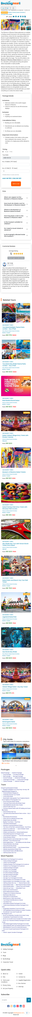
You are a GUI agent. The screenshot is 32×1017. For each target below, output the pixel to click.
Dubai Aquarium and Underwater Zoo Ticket (15, 839)
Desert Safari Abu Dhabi (9, 820)
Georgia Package (18, 776)
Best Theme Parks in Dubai (23, 885)
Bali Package (6, 776)
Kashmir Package (17, 773)
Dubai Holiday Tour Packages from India (14, 879)
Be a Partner (22, 983)
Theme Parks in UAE (24, 883)
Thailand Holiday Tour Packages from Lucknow (16, 864)
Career (20, 974)
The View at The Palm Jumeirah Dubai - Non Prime (17, 827)
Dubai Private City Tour (9, 806)
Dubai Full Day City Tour (9, 812)
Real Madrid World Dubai (10, 817)
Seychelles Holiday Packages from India (14, 903)
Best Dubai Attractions (9, 895)
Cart (3, 8)
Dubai (10, 12)
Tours (4, 952)
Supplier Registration (24, 980)
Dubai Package (5, 773)
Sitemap (20, 986)
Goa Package (7, 774)
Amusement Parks (6, 14)
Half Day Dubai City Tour (9, 852)
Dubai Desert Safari (8, 886)
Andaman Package (20, 778)
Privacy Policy (6, 985)
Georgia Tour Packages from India (12, 878)
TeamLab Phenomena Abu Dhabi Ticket (14, 803)
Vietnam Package (20, 781)
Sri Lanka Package (18, 774)
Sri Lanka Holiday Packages (10, 873)
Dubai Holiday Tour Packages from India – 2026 (16, 881)
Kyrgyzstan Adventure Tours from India (14, 908)
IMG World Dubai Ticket (9, 847)
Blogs (4, 956)
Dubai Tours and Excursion (10, 890)
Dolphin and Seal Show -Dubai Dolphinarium (15, 832)
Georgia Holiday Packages (10, 874)
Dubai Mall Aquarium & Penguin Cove (13, 834)
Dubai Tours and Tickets (23, 886)
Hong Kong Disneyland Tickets (9, 788)
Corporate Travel (7, 962)
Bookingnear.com (19, 1013)
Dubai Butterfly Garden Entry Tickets (13, 805)
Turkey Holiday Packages (10, 861)
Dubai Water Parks (8, 885)
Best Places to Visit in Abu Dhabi (12, 898)
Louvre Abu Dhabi (8, 796)
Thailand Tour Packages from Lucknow (14, 866)
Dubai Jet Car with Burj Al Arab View (13, 818)
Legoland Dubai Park (9, 830)
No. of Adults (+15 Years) (9, 161)
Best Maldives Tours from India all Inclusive (15, 927)
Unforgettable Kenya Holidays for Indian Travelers (17, 910)
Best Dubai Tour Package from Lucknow (12, 859)
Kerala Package (7, 778)
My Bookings (6, 959)
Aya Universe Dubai (23, 847)
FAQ (3, 977)
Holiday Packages (7, 949)
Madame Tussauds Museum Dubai (12, 825)
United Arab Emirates (18, 12)
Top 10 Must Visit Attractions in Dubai (14, 761)
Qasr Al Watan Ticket (23, 829)
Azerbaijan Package (9, 779)
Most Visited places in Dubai (11, 891)
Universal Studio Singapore (10, 793)
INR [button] (8, 8)
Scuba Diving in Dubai (9, 837)
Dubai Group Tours (8, 888)
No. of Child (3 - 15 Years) (9, 168)
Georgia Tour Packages (9, 876)
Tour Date (5, 155)
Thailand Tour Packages (10, 869)
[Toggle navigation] (13, 8)
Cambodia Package (22, 779)
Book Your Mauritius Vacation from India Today (16, 915)
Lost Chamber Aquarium (10, 835)
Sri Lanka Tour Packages (10, 871)
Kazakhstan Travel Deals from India (13, 917)
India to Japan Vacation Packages (12, 932)
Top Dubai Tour (7, 902)
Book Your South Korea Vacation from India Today (17, 919)
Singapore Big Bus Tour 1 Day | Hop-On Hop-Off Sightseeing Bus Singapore (15, 790)
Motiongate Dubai (8, 842)
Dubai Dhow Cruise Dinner (10, 896)
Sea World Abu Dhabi (25, 835)
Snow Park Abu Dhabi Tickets (11, 801)
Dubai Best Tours (20, 888)
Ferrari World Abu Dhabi (9, 846)
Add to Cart (16, 184)
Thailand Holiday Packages (10, 868)
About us (5, 974)
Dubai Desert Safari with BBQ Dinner (13, 851)
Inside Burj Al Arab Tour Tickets (11, 795)
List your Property (7, 988)
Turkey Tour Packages (9, 862)
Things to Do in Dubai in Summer (12, 893)
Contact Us (21, 977)
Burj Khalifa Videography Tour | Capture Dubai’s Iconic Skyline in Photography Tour (15, 799)
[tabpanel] (16, 754)
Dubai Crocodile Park (9, 829)
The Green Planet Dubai (9, 823)
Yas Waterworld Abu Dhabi (23, 842)
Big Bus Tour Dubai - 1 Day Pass (11, 822)
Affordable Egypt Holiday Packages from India (16, 924)
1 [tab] (16, 765)
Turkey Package (7, 781)
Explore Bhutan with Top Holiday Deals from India (16, 925)
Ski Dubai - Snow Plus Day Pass (11, 840)
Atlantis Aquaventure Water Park (12, 849)
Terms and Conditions (5, 981)
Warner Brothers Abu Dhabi (10, 844)
